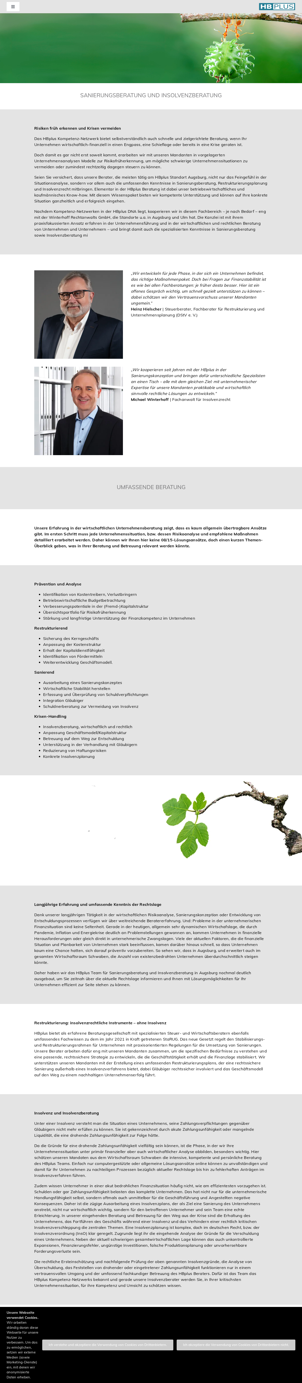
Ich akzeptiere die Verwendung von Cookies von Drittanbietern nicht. (236, 1345)
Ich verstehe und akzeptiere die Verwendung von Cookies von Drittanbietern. (108, 1345)
